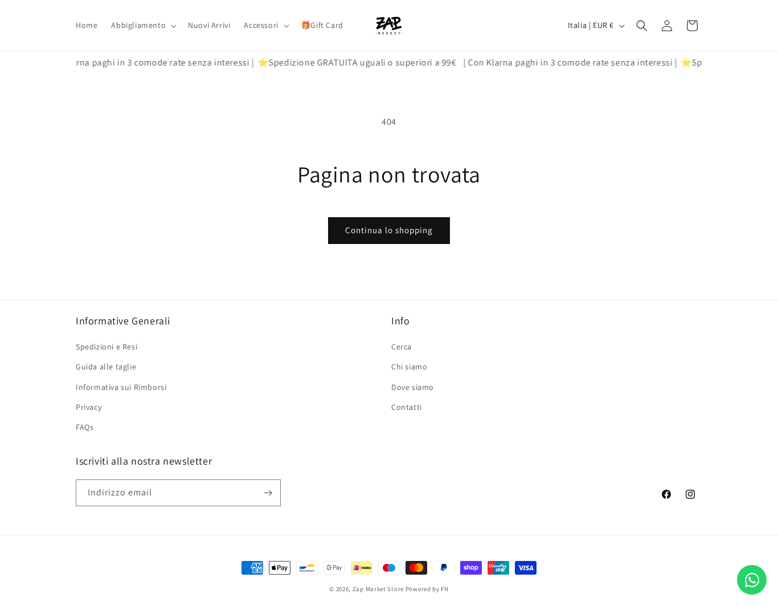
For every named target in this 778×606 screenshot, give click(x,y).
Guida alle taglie (106, 366)
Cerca (401, 346)
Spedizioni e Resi (106, 346)
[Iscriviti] (267, 492)
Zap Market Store (378, 589)
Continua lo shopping (389, 230)
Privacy (88, 407)
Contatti (406, 407)
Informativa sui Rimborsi (121, 387)
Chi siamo (409, 366)
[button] (142, 25)
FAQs (84, 427)
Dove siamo (412, 387)
